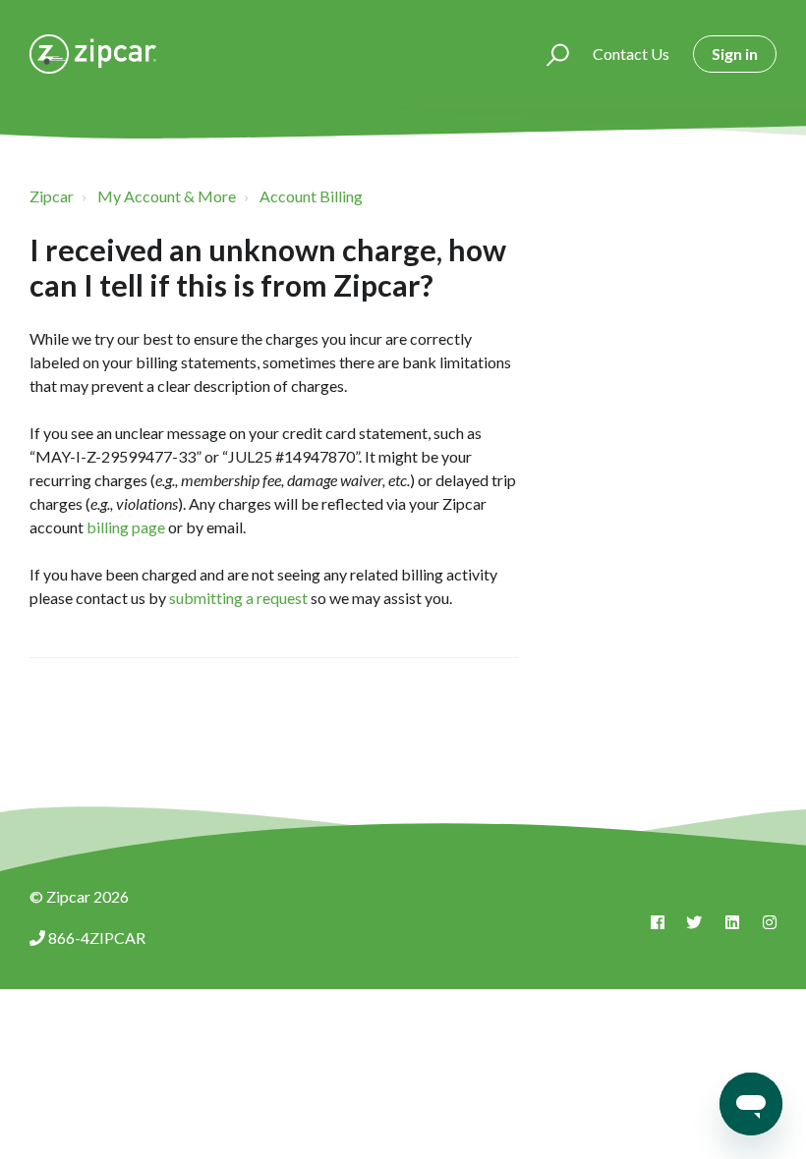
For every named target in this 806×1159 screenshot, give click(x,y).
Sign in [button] (735, 53)
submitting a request (237, 597)
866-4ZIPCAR (96, 937)
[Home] (92, 54)
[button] (549, 54)
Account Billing (311, 196)
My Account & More (166, 196)
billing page (125, 527)
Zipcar (51, 196)
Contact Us (631, 53)
